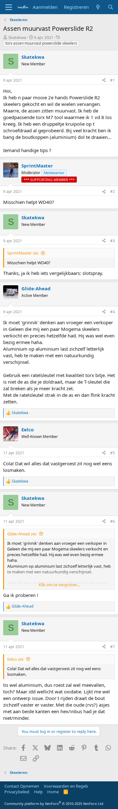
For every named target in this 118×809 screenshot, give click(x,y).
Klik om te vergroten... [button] (59, 585)
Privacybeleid (16, 792)
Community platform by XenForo (54, 803)
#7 (112, 646)
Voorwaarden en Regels (66, 786)
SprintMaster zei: (23, 253)
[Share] (104, 80)
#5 (112, 453)
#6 (112, 521)
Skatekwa (17, 37)
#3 (112, 240)
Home (53, 792)
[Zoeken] (110, 7)
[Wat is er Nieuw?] (98, 7)
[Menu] (8, 7)
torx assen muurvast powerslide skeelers (41, 43)
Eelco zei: (15, 659)
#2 (112, 191)
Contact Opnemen (21, 786)
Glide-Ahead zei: (22, 534)
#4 (112, 311)
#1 (112, 80)
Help (38, 792)
